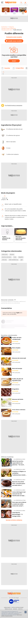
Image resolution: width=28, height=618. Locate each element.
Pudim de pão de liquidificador (17, 379)
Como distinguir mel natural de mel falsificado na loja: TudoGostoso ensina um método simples (19, 494)
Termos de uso (8, 609)
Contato (20, 609)
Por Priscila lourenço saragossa (13, 105)
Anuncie (15, 609)
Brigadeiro (21, 257)
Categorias (11, 27)
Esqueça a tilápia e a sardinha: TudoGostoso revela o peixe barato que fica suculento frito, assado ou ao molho (19, 473)
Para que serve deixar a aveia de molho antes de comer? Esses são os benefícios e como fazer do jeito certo (19, 504)
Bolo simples (16, 348)
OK (25, 612)
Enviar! (14, 61)
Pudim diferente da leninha (6, 238)
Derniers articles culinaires (14, 520)
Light (22, 259)
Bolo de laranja (17, 368)
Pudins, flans (5, 254)
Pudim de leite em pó (13, 259)
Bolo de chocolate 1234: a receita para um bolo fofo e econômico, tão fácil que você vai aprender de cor (19, 483)
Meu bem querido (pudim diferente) (21, 238)
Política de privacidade (17, 607)
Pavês (15, 257)
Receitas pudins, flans (7, 29)
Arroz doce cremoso (18, 409)
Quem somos (7, 607)
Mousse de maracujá (19, 358)
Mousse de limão (17, 399)
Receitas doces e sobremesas (9, 28)
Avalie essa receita (15, 41)
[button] (25, 11)
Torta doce (4, 259)
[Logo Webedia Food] (14, 601)
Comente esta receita (14, 37)
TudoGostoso (4, 27)
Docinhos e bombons (6, 257)
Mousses (12, 254)
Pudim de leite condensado (16, 338)
